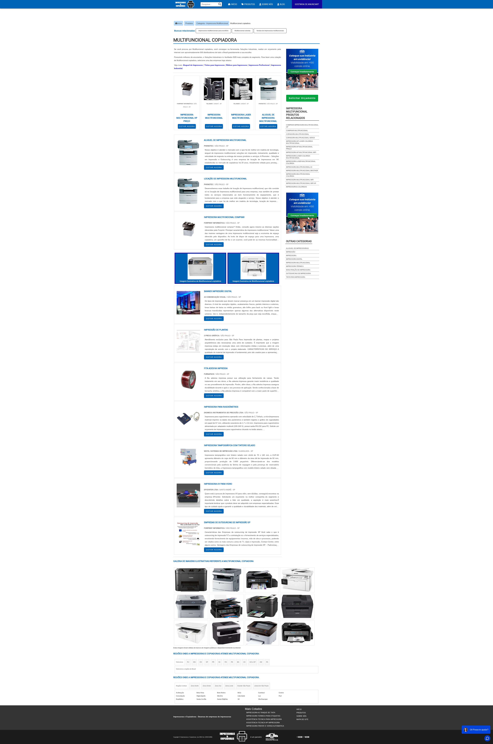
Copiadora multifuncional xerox (300, 138)
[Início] (184, 4)
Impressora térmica (295, 266)
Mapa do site (302, 719)
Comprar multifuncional (297, 130)
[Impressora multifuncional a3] (191, 579)
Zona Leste (229, 686)
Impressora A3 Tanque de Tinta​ (260, 713)
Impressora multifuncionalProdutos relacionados (296, 113)
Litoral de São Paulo (261, 686)
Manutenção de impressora (298, 270)
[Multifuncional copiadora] (200, 266)
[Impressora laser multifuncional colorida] (191, 606)
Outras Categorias (299, 241)
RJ (188, 662)
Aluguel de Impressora (193, 65)
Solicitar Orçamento (302, 98)
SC (219, 662)
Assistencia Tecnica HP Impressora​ (263, 723)
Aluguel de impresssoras (297, 248)
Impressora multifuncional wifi (300, 180)
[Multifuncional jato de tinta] (297, 579)
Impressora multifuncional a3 (299, 167)
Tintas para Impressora (214, 65)
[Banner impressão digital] (188, 302)
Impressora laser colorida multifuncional (298, 157)
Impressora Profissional (259, 65)
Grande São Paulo (243, 686)
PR (213, 662)
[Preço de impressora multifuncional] (262, 579)
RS (226, 662)
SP (207, 662)
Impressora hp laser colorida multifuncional (299, 142)
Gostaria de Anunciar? (307, 4)
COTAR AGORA (187, 126)
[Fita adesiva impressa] (188, 380)
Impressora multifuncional (298, 263)
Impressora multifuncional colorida (298, 175)
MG (194, 662)
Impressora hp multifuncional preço (299, 148)
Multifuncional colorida (242, 31)
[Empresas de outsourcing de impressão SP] (188, 534)
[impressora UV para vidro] (188, 495)
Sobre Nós (267, 4)
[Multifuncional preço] (226, 606)
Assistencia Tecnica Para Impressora (264, 719)
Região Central (181, 686)
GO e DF (253, 662)
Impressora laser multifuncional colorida (301, 162)
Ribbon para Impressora (236, 65)
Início (234, 4)
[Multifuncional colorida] (262, 632)
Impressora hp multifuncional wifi (301, 152)
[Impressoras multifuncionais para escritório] (297, 632)
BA (238, 662)
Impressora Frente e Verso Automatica (265, 726)
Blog (282, 4)
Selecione (179, 662)
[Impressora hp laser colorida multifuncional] (297, 606)
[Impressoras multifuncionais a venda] (191, 632)
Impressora (291, 255)
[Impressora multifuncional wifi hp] (262, 606)
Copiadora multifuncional (297, 134)
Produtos (249, 4)
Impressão (290, 252)
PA (267, 662)
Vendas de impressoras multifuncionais (270, 31)
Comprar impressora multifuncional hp (302, 126)
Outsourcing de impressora (298, 273)
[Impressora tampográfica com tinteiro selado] (188, 457)
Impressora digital (294, 259)
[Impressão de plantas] (188, 341)
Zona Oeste (207, 686)
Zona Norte (195, 686)
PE (232, 662)
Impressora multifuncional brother (302, 171)
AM (261, 662)
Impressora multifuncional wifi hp (301, 183)
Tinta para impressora (295, 277)
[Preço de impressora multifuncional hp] (226, 632)
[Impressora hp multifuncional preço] (226, 579)
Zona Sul (218, 686)
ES (201, 662)
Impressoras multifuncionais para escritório (213, 31)
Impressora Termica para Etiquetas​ (263, 716)
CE (244, 662)
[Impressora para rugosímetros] (188, 418)
